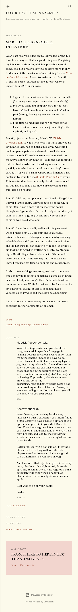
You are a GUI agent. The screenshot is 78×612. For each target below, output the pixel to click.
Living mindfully (22, 324)
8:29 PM (21, 398)
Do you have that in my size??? (32, 13)
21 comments (27, 565)
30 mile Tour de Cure (49, 177)
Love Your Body (40, 324)
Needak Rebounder (29, 342)
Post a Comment (16, 505)
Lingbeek (49, 601)
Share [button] (9, 319)
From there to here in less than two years (38, 556)
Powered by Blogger (42, 594)
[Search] (70, 5)
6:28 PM (21, 497)
